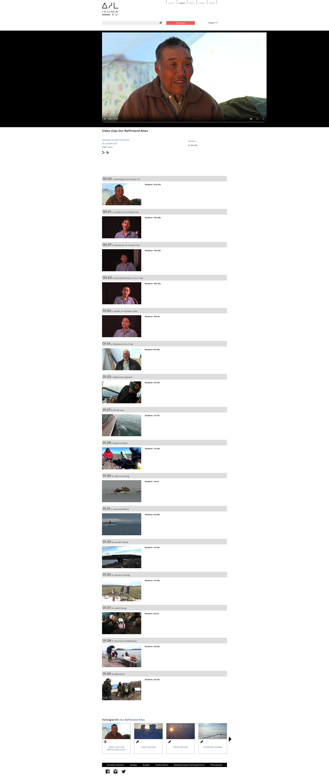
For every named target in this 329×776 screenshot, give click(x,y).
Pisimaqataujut (216, 765)
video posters (148, 747)
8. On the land (117, 410)
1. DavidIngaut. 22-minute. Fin (126, 179)
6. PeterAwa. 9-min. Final (122, 344)
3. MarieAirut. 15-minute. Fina (125, 245)
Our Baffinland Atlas (132, 719)
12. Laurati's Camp (119, 542)
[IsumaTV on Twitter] (123, 772)
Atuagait (146, 765)
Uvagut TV (212, 22)
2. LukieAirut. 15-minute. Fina (125, 212)
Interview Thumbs (212, 747)
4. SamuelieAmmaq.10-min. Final (127, 278)
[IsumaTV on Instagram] (115, 772)
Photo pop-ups (180, 747)
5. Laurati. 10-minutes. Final (124, 311)
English (191, 3)
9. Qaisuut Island (119, 443)
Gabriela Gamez (122, 140)
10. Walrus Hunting (120, 476)
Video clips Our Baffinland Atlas (116, 748)
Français (202, 3)
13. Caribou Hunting (120, 575)
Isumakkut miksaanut (115, 765)
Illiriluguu (180, 23)
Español (212, 3)
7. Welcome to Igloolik (121, 377)
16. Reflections (118, 674)
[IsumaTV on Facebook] (107, 772)
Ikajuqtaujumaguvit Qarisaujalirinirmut (189, 765)
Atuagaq (133, 765)
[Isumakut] (110, 11)
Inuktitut (182, 3)
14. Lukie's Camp (119, 608)
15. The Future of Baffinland (124, 641)
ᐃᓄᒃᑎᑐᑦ (171, 3)
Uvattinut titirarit (161, 765)
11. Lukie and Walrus (120, 509)
